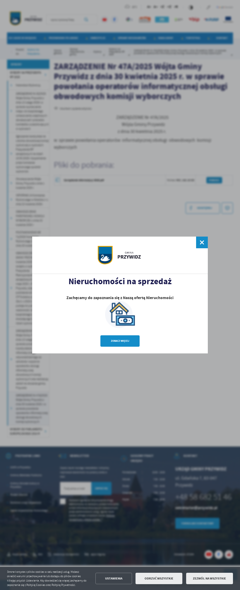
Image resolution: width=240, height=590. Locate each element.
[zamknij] (202, 242)
